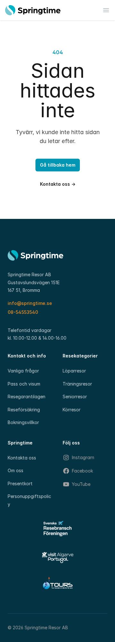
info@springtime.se (30, 303)
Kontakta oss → (57, 184)
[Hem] (33, 10)
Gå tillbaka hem (57, 165)
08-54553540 (23, 312)
